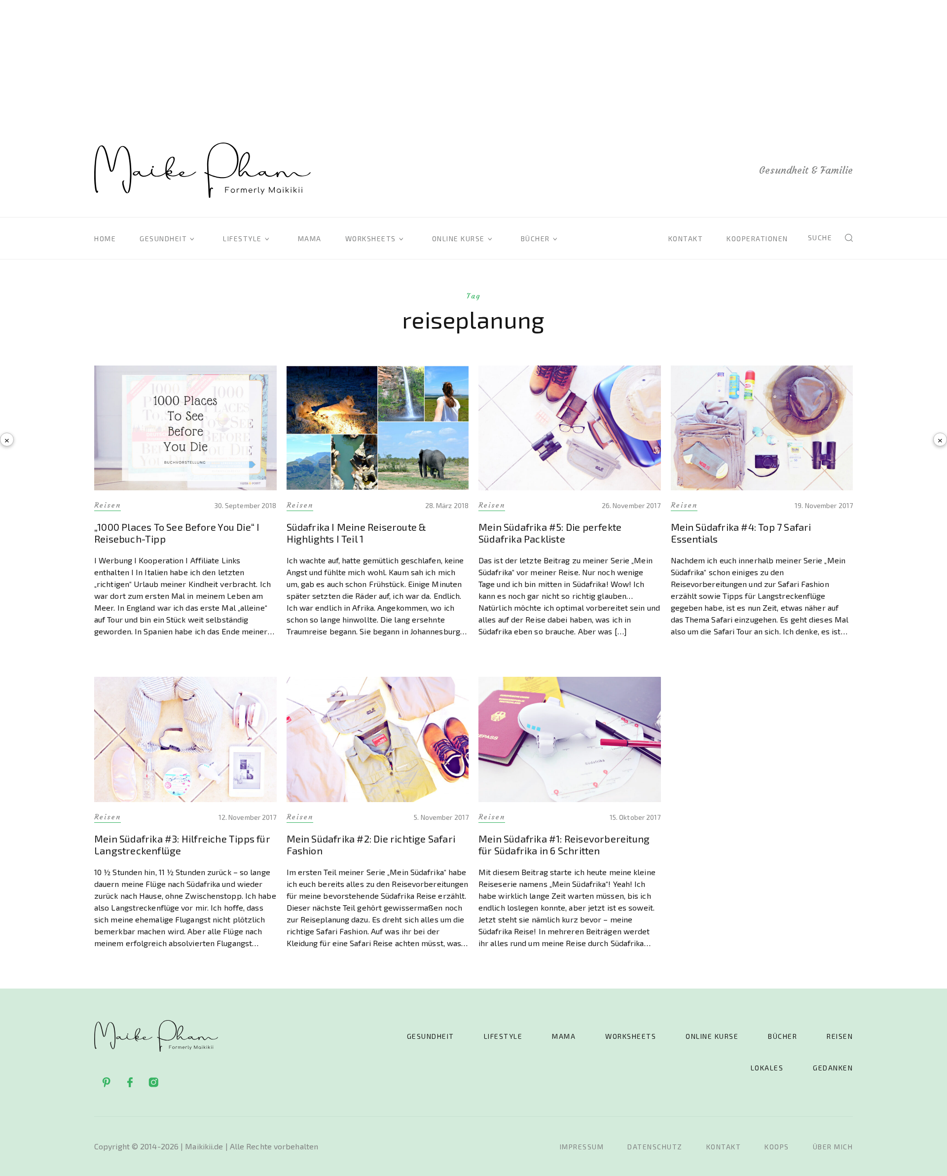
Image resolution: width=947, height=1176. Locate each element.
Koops (777, 1146)
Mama (310, 238)
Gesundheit (163, 238)
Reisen (840, 1036)
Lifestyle (242, 238)
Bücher (535, 238)
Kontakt (685, 238)
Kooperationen (757, 238)
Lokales (767, 1068)
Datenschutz (655, 1146)
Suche (820, 237)
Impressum (582, 1146)
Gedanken (833, 1068)
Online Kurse (458, 238)
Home (105, 238)
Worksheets (370, 238)
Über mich (833, 1146)
